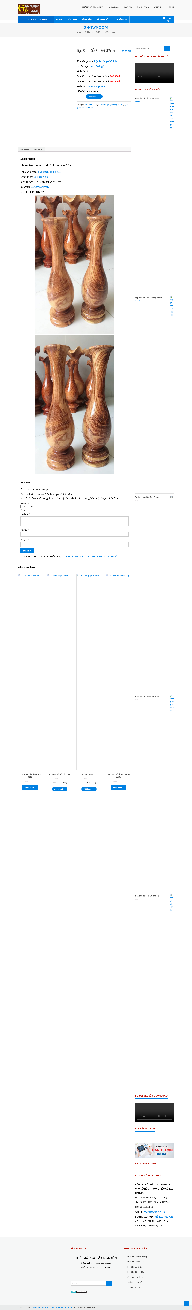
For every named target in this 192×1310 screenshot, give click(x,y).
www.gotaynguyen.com (154, 1212)
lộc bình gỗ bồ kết (116, 104)
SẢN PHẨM (87, 19)
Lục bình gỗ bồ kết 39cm (59, 774)
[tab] (24, 149)
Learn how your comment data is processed (91, 556)
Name (24, 529)
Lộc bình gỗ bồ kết (105, 61)
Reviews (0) (37, 149)
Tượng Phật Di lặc (134, 1287)
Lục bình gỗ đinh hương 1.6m (118, 775)
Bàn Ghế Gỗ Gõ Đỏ (134, 1267)
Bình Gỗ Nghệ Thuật (135, 1277)
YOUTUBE (158, 7)
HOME (59, 19)
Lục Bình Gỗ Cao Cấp (135, 1262)
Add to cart (93, 96)
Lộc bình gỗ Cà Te (89, 774)
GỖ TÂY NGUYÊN (164, 1217)
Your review (25, 512)
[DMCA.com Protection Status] (79, 1291)
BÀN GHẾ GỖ (102, 19)
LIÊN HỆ (170, 7)
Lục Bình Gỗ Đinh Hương (137, 1256)
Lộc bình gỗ (89, 32)
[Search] (167, 48)
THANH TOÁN (143, 7)
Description (24, 149)
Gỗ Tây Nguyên (96, 86)
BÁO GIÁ (128, 7)
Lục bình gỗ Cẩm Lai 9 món (30, 775)
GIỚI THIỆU (72, 19)
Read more (29, 787)
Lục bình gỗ (97, 66)
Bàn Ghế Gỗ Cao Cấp (135, 1272)
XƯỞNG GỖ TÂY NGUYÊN (93, 7)
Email (24, 540)
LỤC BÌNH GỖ (121, 19)
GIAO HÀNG (114, 7)
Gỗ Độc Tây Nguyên (135, 1282)
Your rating (24, 503)
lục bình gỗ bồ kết (86, 107)
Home (79, 32)
